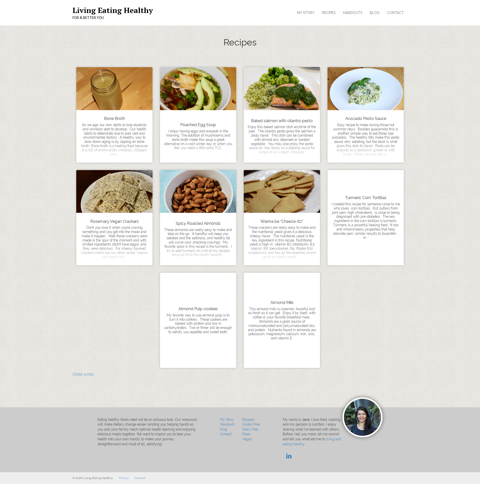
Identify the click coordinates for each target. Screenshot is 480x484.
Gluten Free (251, 424)
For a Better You (88, 18)
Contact (395, 13)
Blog (375, 13)
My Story (305, 13)
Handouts (352, 13)
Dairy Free (250, 429)
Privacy (124, 478)
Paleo (246, 434)
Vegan (247, 439)
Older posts (83, 374)
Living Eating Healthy (112, 10)
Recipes (329, 13)
